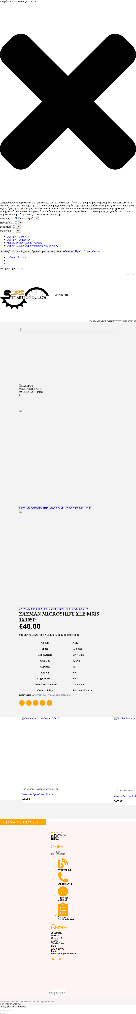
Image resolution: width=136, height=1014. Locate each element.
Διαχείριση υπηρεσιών (18, 239)
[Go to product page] (68, 751)
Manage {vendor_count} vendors (24, 242)
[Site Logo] (25, 298)
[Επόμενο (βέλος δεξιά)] (4, 1013)
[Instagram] (133, 272)
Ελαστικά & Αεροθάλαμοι (46, 789)
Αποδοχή (5, 251)
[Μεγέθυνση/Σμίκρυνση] (1, 1010)
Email (49, 703)
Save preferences (64, 251)
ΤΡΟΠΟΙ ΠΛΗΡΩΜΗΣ (58, 853)
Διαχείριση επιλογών (18, 236)
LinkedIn (36, 703)
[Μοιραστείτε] (7, 1010)
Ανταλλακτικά (38, 695)
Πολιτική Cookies (16, 257)
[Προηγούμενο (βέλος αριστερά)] (1, 1013)
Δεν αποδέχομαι (21, 251)
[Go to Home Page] (1, 321)
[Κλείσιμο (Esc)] (10, 1010)
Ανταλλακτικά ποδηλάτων (59, 695)
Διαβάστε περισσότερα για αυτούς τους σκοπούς (32, 245)
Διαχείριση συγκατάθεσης (13, 1006)
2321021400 (62, 295)
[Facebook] (128, 272)
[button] (68, 102)
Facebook (22, 703)
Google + (42, 703)
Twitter (29, 703)
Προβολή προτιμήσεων (42, 251)
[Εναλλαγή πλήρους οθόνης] (4, 1010)
